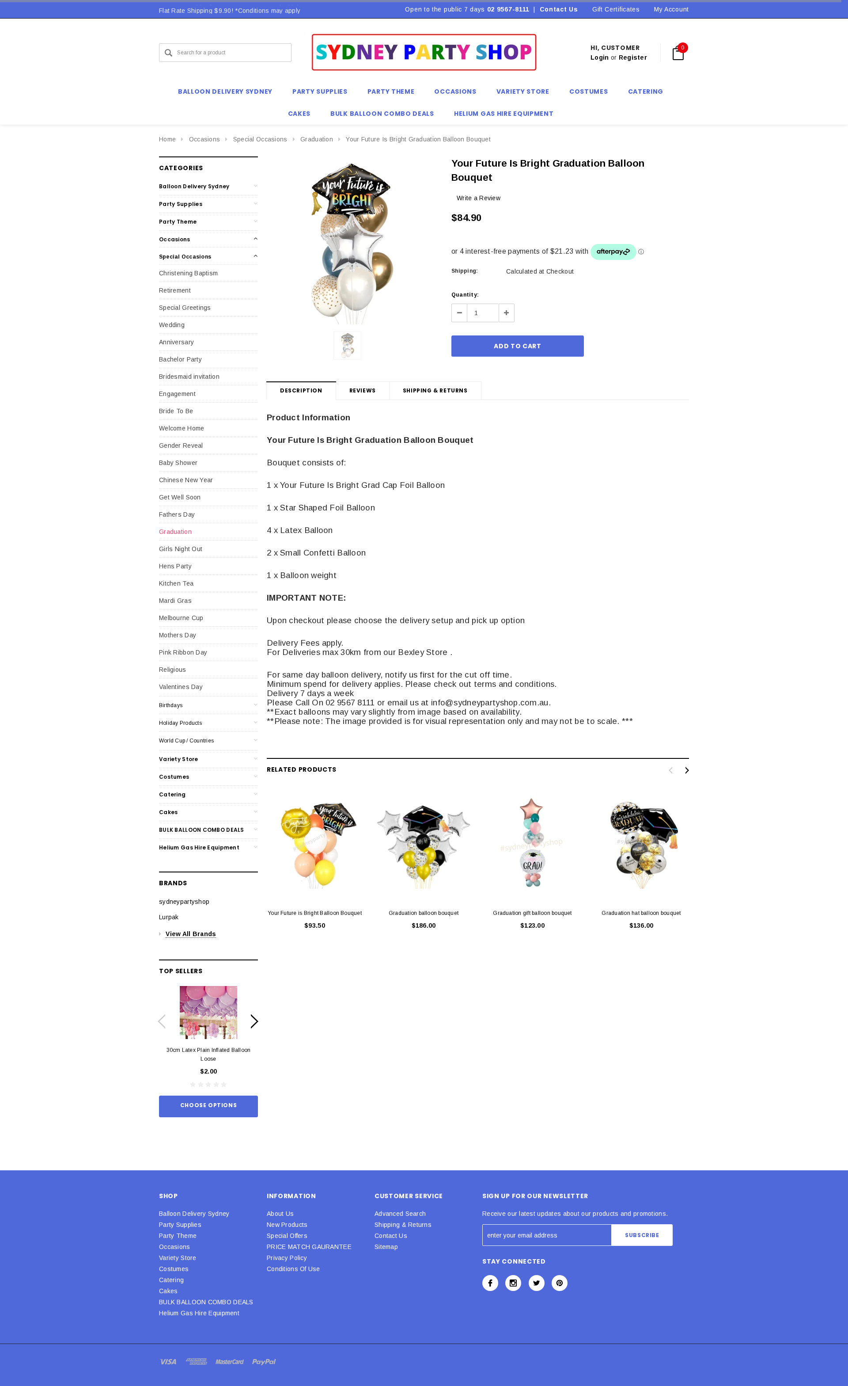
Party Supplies (180, 204)
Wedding (172, 324)
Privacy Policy (287, 1257)
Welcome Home (181, 428)
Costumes (174, 777)
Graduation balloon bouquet (423, 913)
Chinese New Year (186, 480)
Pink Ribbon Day (183, 652)
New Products (287, 1224)
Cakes (168, 812)
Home (167, 139)
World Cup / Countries (186, 741)
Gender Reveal (181, 445)
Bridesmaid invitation (189, 376)
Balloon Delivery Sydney (194, 186)
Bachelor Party (180, 359)
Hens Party (175, 566)
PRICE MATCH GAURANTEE (309, 1246)
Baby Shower (178, 462)
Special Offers (287, 1235)
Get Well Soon (180, 497)
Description (301, 390)
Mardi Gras (175, 600)
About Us (280, 1213)
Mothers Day (177, 635)
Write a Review (478, 198)
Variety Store (178, 759)
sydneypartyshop (184, 901)
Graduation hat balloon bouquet (641, 913)
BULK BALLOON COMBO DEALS (201, 830)
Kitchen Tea (176, 583)
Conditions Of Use (293, 1268)
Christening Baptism (188, 273)
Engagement (177, 393)
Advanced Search (400, 1213)
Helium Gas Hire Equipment (199, 847)
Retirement (175, 290)
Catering (172, 794)
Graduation (316, 139)
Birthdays (170, 705)
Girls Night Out (180, 548)
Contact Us (559, 9)
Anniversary (176, 342)
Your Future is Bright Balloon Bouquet (315, 913)
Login (600, 57)
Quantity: (465, 295)
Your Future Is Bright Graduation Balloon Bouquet (418, 139)
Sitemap (386, 1246)
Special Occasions (260, 139)
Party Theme (178, 221)
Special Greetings (185, 307)
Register (633, 57)
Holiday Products (180, 723)
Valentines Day (181, 686)
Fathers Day (177, 514)
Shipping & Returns (435, 390)
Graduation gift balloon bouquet (532, 913)
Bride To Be (176, 411)
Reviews (362, 390)
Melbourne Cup (181, 617)
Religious (172, 669)
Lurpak (169, 917)
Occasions (204, 139)
